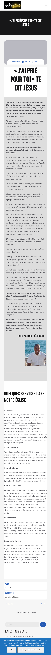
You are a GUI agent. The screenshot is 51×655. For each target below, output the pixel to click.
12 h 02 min (38, 62)
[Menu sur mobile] (46, 5)
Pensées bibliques (12, 597)
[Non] (48, 646)
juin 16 (27, 62)
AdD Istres (16, 62)
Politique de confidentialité (31, 650)
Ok (11, 650)
